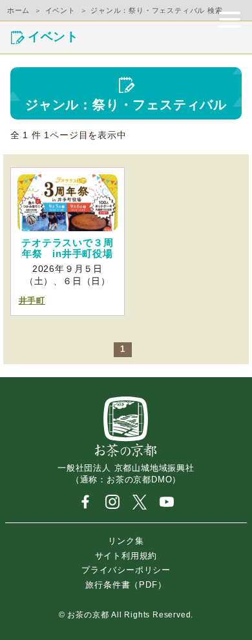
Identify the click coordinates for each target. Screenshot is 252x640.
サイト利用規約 (126, 555)
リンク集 (125, 541)
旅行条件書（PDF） (125, 584)
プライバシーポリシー (126, 570)
